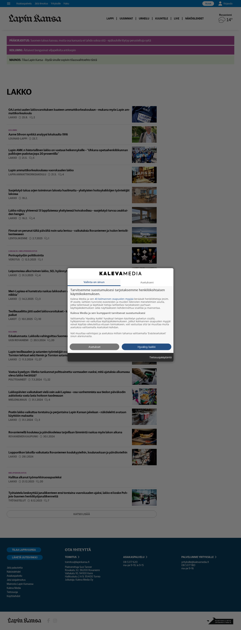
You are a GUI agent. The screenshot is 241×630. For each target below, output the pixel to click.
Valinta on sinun (94, 282)
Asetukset (94, 347)
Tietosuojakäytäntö (160, 357)
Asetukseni (147, 282)
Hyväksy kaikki (147, 347)
